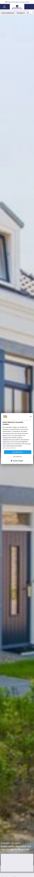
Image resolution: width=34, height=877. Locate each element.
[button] (17, 461)
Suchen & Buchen (7, 13)
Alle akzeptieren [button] (18, 452)
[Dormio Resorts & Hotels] (17, 7)
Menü (4, 7)
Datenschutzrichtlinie (9, 448)
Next (30, 12)
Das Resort (21, 13)
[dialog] (17, 438)
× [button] (30, 416)
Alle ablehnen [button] (17, 456)
